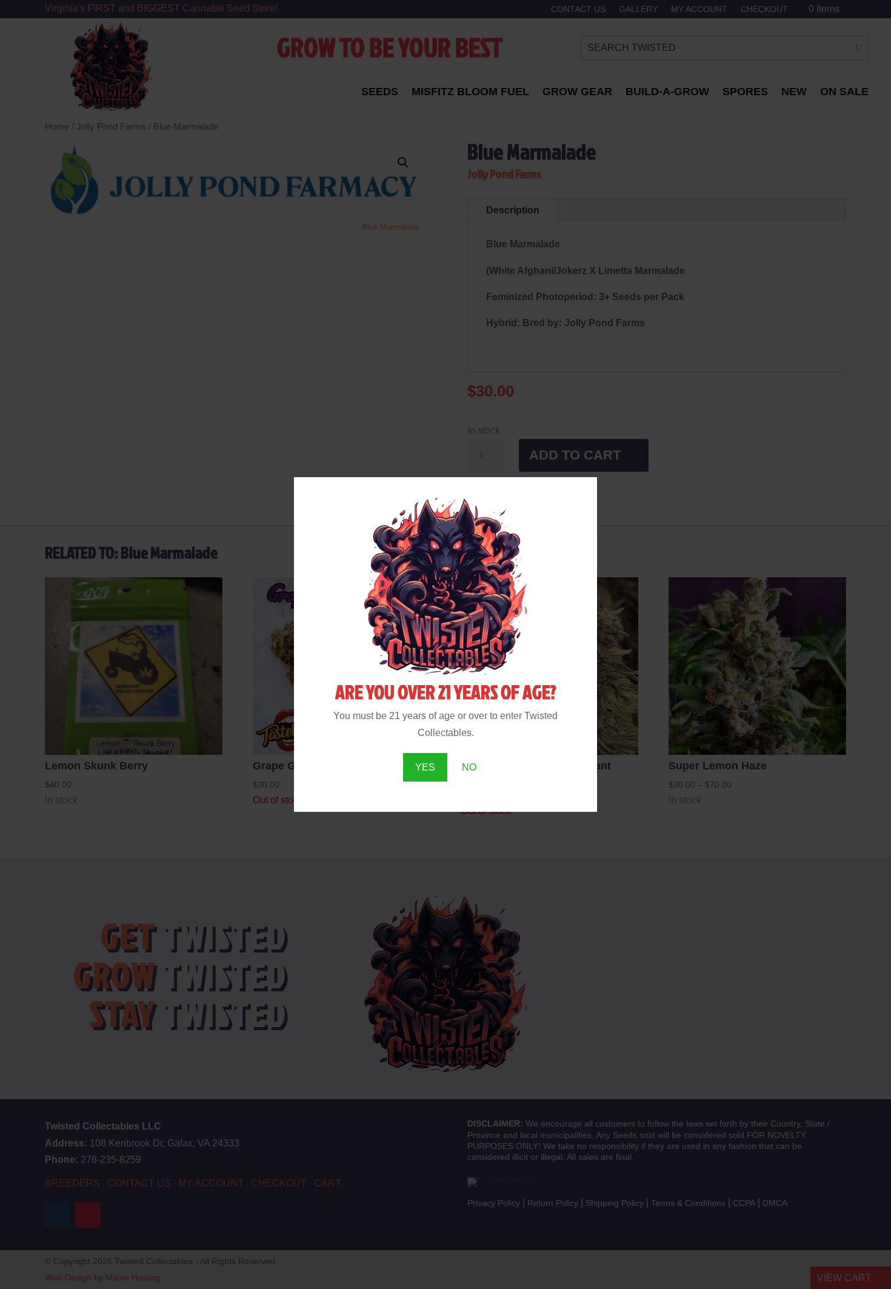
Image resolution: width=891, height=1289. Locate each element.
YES (425, 767)
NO (469, 767)
